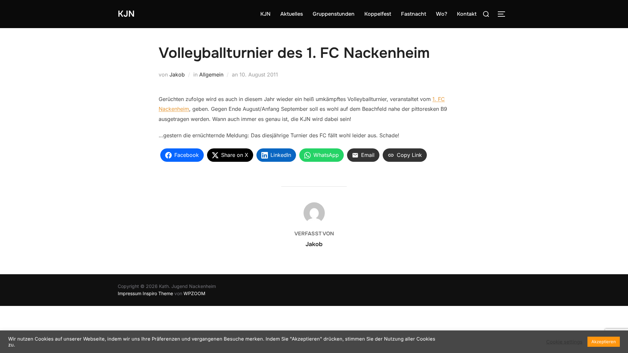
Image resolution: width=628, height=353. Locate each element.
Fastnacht (413, 13)
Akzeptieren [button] (603, 341)
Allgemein (211, 74)
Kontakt (467, 13)
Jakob (177, 74)
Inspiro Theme (158, 293)
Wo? (441, 13)
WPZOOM (194, 293)
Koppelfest (377, 13)
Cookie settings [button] (564, 342)
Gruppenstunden (334, 13)
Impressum (129, 293)
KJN (126, 13)
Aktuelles (291, 13)
